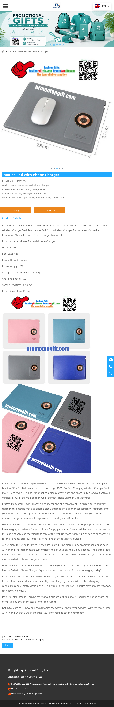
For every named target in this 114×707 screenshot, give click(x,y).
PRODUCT (9, 51)
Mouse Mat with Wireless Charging (26, 639)
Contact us (50, 210)
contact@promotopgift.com (29, 693)
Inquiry (15, 210)
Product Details (11, 218)
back (7, 645)
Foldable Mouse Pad (19, 636)
